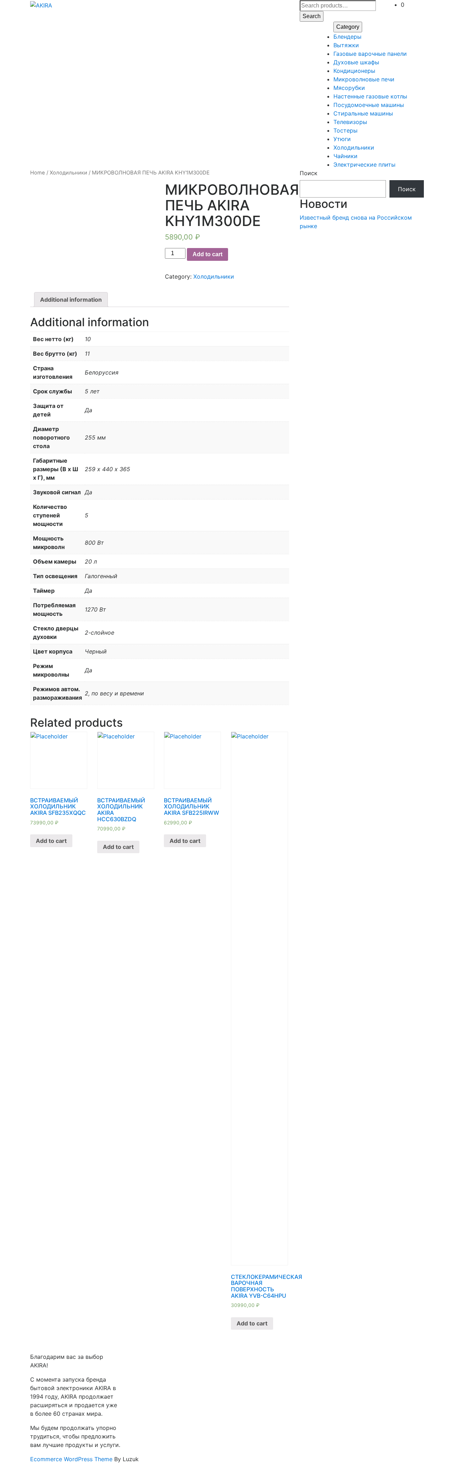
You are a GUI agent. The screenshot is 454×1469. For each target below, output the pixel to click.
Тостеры (345, 130)
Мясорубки (349, 87)
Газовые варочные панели (370, 53)
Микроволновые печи (363, 79)
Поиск (308, 173)
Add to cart (207, 254)
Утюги (342, 138)
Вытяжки (346, 45)
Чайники (345, 156)
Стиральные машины (363, 113)
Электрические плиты (364, 164)
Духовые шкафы (356, 62)
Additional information (71, 299)
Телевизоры (350, 121)
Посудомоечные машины (368, 104)
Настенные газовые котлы (370, 96)
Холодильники (353, 147)
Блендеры (347, 36)
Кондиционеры (354, 70)
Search (312, 16)
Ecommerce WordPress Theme (71, 1459)
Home (37, 173)
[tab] (71, 299)
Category (347, 27)
